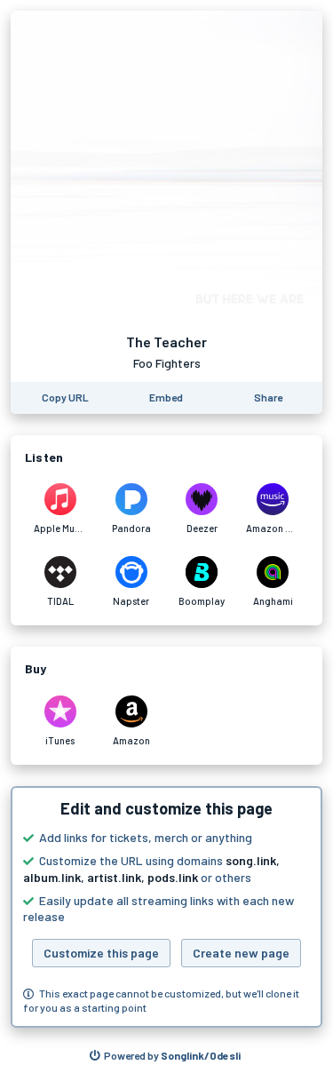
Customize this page (101, 952)
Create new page (241, 952)
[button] (166, 907)
